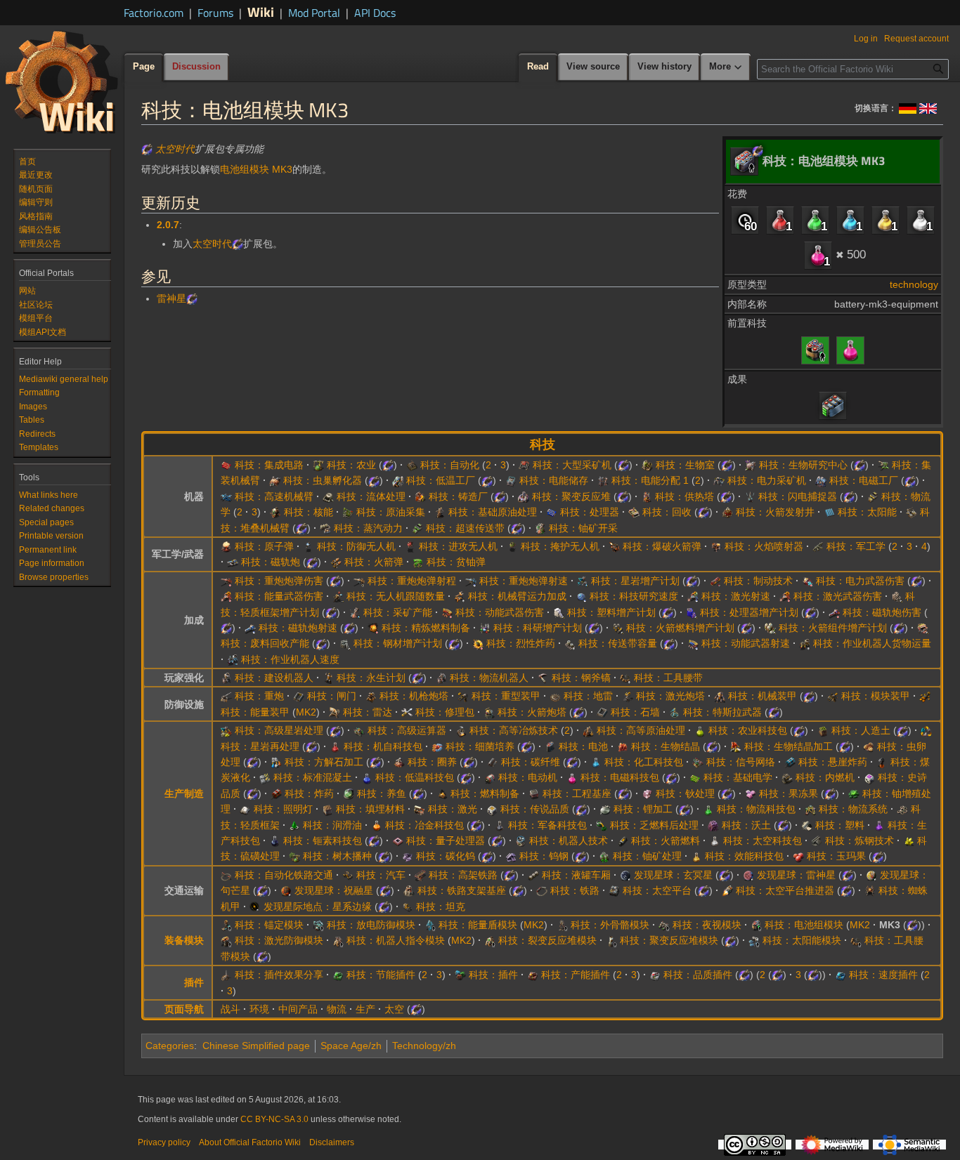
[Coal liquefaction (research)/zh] (882, 761)
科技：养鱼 (381, 793)
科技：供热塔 (684, 496)
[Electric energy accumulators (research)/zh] (511, 480)
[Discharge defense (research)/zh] (318, 924)
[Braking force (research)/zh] (715, 580)
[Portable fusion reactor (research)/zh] (611, 940)
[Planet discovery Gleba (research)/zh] (871, 875)
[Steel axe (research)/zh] (543, 677)
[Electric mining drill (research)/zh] (719, 480)
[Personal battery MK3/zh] (833, 405)
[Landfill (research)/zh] (327, 809)
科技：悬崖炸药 (832, 761)
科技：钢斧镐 (581, 677)
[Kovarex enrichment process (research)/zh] (854, 793)
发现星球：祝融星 (333, 890)
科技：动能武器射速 (745, 643)
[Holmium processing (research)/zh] (647, 793)
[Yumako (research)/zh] (798, 856)
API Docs (375, 12)
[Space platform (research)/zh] (614, 890)
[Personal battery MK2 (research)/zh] (815, 349)
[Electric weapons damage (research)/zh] (807, 580)
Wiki (260, 11)
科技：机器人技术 (568, 840)
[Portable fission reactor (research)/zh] (489, 940)
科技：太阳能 (867, 512)
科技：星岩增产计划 (635, 580)
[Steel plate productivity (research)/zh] (345, 643)
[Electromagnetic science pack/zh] (818, 255)
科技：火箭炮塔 (532, 712)
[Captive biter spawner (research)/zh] (274, 480)
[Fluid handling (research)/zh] (328, 496)
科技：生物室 (685, 464)
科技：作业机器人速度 (290, 659)
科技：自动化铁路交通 (284, 875)
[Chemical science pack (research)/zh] (596, 761)
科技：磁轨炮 (270, 561)
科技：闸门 (331, 695)
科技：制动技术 (758, 580)
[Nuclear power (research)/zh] (275, 512)
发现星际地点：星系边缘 (318, 906)
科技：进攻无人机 (458, 546)
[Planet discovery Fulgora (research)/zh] (748, 875)
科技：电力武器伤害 (860, 580)
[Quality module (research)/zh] (655, 974)
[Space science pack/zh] (920, 219)
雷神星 (171, 298)
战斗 (230, 1009)
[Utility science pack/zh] (885, 219)
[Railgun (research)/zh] (232, 561)
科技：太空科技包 (762, 840)
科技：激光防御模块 (279, 940)
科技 (542, 444)
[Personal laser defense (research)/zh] (226, 940)
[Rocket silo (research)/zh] (727, 512)
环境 (259, 1009)
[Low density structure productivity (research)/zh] (896, 596)
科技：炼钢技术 (859, 840)
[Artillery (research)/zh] (226, 695)
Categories (169, 1045)
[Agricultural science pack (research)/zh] (700, 730)
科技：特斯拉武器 (722, 712)
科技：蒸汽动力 (368, 528)
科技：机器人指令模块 (395, 940)
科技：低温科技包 (414, 777)
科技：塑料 (839, 825)
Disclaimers (331, 1142)
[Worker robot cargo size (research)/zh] (804, 643)
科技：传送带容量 (617, 643)
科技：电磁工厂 (863, 480)
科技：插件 (493, 974)
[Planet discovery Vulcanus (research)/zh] (286, 890)
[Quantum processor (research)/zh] (397, 840)
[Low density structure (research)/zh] (902, 809)
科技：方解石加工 (324, 761)
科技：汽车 (381, 875)
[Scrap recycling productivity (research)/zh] (922, 627)
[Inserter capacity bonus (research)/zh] (459, 596)
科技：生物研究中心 (803, 464)
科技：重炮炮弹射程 (412, 580)
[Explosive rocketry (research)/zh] (614, 546)
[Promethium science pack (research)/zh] (274, 840)
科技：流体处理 (371, 496)
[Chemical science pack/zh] (850, 219)
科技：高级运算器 (407, 730)
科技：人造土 (860, 730)
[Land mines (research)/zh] (555, 695)
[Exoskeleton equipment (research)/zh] (562, 924)
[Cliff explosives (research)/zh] (790, 761)
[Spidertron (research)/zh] (870, 890)
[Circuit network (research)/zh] (697, 761)
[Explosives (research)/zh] (276, 793)
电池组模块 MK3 (256, 169)
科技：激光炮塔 (670, 695)
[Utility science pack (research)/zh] (696, 856)
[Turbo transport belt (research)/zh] (417, 528)
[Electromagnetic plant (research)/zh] (820, 480)
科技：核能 (308, 512)
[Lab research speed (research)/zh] (581, 596)
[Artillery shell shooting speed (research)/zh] (470, 580)
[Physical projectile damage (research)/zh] (447, 612)
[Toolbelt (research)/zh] (625, 677)
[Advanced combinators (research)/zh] (359, 730)
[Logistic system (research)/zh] (810, 809)
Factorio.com (153, 12)
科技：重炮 (259, 695)
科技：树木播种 (337, 856)
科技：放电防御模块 (371, 924)
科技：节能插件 (380, 974)
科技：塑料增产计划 (611, 612)
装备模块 (184, 940)
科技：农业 (351, 464)
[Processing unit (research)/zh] (551, 512)
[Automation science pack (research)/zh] (335, 746)
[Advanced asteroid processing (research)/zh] (226, 730)
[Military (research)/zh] (818, 546)
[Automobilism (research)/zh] (347, 875)
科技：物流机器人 (489, 677)
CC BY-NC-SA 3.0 (274, 1119)
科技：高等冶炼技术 (513, 730)
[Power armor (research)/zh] (924, 695)
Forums (215, 12)
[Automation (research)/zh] (411, 464)
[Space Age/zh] (147, 148)
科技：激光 (452, 809)
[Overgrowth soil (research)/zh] (713, 825)
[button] (726, 67)
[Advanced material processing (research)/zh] (461, 730)
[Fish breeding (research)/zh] (348, 793)
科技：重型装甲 (506, 695)
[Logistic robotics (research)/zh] (441, 677)
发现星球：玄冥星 (673, 875)
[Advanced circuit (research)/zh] (226, 464)
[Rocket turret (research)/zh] (489, 712)
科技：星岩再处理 (260, 746)
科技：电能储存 (553, 480)
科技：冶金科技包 (424, 825)
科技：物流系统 (853, 809)
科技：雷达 (367, 712)
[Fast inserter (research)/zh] (226, 496)
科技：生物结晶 (665, 746)
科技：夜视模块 (707, 924)
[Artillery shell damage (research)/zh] (226, 580)
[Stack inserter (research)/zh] (911, 512)
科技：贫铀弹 (456, 561)
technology (914, 284)
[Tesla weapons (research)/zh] (674, 712)
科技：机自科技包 (383, 746)
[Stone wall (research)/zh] (602, 712)
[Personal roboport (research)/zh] (338, 940)
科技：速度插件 (883, 974)
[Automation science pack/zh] (780, 219)
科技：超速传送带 (465, 528)
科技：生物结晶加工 (788, 746)
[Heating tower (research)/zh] (646, 496)
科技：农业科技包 (747, 730)
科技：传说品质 (534, 809)
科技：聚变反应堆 (571, 496)
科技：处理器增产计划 (749, 612)
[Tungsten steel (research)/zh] (511, 856)
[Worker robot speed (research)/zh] (232, 659)
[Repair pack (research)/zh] (407, 712)
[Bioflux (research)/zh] (622, 746)
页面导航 (184, 1009)
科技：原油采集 (390, 512)
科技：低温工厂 (440, 480)
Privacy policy (164, 1142)
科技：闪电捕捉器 (797, 496)
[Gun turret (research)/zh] (371, 695)
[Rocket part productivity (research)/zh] (770, 627)
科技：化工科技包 (643, 761)
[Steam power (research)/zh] (325, 528)
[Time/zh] (745, 219)
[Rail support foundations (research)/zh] (409, 890)
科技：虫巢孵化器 (322, 480)
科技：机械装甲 (762, 695)
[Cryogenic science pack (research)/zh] (366, 777)
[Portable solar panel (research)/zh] (754, 940)
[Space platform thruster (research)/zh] (727, 890)
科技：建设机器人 (274, 677)
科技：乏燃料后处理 (654, 825)
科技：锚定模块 (269, 924)
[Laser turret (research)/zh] (627, 695)
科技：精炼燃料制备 (426, 627)
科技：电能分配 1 (650, 480)
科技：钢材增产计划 (397, 643)
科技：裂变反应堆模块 (547, 940)
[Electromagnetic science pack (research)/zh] (850, 349)
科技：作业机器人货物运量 (872, 643)
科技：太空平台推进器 (785, 890)
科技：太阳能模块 (802, 940)
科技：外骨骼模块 (610, 924)
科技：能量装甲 (255, 712)
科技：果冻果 (788, 793)
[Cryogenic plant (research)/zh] (397, 480)
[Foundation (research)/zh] (534, 793)
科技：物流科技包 (756, 809)
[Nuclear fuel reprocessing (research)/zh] (601, 825)
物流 (336, 1009)
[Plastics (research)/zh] (806, 825)
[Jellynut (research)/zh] (750, 793)
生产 (365, 1009)
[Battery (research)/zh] (550, 746)
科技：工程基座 (577, 793)
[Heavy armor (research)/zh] (463, 695)
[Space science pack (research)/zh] (714, 840)
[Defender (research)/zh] (308, 546)
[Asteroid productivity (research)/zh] (582, 580)
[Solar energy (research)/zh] (829, 512)
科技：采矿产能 (397, 612)
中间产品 (298, 1009)
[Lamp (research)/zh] (245, 809)
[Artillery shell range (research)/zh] (359, 580)
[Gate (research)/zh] (298, 695)
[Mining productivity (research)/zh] (355, 612)
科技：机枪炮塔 (414, 695)
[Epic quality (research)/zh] (869, 777)
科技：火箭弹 (373, 561)
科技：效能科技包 (744, 856)
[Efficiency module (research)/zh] (338, 974)
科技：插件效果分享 (279, 974)
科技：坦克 (440, 906)
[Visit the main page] (62, 81)
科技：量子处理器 (445, 840)
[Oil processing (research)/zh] (440, 512)
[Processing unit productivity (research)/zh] (691, 612)
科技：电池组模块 (804, 924)
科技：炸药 (309, 793)
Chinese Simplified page (256, 1045)
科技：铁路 (574, 890)
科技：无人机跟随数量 (395, 596)
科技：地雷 (588, 695)
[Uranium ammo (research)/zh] (418, 561)
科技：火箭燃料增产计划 (680, 627)
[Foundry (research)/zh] (420, 496)
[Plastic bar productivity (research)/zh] (558, 612)
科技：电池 (583, 746)
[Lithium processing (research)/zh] (605, 809)
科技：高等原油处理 (641, 730)
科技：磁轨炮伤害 (882, 612)
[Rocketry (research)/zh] (336, 561)
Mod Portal (314, 12)
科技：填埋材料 (370, 809)
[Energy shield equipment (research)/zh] (430, 924)
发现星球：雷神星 (796, 875)
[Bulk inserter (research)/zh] (883, 464)
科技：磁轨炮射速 (298, 627)
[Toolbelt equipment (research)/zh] (856, 940)
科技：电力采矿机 (766, 480)
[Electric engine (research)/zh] (489, 777)
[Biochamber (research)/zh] (647, 464)
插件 (194, 982)
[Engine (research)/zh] (787, 777)
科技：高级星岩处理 (279, 730)
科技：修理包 (444, 712)
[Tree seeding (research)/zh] (294, 856)
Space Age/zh (351, 1045)
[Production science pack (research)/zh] (879, 825)
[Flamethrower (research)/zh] (716, 546)
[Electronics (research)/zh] (695, 777)
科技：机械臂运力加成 (517, 596)
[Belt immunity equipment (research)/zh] (226, 924)
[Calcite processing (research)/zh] (276, 761)
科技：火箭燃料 (665, 840)
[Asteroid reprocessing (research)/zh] (926, 730)
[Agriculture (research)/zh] (318, 464)
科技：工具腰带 (668, 677)
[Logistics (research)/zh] (872, 496)
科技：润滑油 (332, 825)
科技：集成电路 (269, 464)
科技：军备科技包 (547, 825)
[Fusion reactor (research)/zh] (523, 496)
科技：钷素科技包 (322, 840)
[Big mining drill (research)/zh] (524, 464)
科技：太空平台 (657, 890)
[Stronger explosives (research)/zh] (478, 643)
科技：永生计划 (371, 677)
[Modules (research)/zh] (460, 974)
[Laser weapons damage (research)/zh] (785, 596)
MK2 (306, 712)
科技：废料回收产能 (265, 643)
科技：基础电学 (737, 777)
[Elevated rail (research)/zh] (420, 875)
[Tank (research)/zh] (407, 906)
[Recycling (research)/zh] (634, 512)
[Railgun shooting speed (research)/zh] (250, 627)
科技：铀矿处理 (647, 856)
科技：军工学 (856, 546)
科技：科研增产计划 (537, 627)
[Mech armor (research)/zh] (719, 695)
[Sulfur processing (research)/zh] (908, 840)
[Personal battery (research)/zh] (756, 924)
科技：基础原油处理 (492, 512)
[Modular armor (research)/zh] (832, 695)
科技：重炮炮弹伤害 (279, 580)
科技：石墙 (635, 712)
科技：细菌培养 (480, 746)
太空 (394, 1009)
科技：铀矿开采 (583, 528)
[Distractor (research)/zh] (512, 546)
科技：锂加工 (643, 809)
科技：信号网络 (740, 761)
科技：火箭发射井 (775, 512)
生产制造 (184, 793)
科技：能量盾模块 (478, 924)
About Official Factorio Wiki (250, 1142)
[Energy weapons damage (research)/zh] (226, 596)
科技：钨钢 (544, 856)
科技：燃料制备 (484, 793)
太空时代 (175, 148)
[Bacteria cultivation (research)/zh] (437, 746)
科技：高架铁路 (463, 875)
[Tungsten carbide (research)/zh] (407, 856)
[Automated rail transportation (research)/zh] (226, 875)
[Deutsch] (907, 107)
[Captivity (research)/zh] (399, 761)
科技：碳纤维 (530, 761)
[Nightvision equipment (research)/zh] (664, 924)
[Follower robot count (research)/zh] (338, 596)
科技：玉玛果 (836, 856)
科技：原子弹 (264, 546)
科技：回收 (667, 512)
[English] (928, 107)
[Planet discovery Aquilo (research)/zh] (625, 875)
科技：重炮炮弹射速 (523, 580)
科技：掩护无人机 (560, 546)
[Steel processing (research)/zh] (816, 840)
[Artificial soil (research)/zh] (823, 730)
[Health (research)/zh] (328, 677)
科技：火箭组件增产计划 (833, 627)
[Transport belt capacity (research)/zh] (570, 643)
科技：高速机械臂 (274, 496)
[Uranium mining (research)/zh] (540, 528)
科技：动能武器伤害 (499, 612)
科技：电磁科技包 (619, 777)
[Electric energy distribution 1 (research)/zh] (603, 480)
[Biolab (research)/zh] (750, 464)
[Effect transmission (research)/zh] (226, 974)
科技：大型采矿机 (572, 464)
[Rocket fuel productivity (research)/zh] (617, 627)
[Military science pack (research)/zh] (499, 825)
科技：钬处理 (685, 793)
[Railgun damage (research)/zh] (834, 612)
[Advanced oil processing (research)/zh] (588, 730)
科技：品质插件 (697, 974)
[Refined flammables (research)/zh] (373, 627)
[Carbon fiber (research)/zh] (492, 761)
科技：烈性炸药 (520, 643)
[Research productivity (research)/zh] (485, 627)
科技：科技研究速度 (634, 596)
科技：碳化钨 (445, 856)
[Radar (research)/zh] (334, 712)
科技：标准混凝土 (312, 777)
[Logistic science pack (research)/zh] (708, 809)
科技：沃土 (746, 825)
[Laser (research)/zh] (419, 809)
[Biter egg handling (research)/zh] (868, 746)
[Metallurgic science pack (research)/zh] (376, 825)
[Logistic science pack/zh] (815, 219)
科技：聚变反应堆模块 (669, 940)
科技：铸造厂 (458, 496)
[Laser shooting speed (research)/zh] (693, 596)
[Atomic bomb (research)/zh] (226, 546)
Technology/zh (424, 1045)
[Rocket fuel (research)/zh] (622, 840)
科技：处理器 (589, 512)
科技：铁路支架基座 (461, 890)
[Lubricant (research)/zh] (294, 825)
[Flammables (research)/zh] (442, 793)
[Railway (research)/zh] (541, 890)
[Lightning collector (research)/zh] (749, 496)
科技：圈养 (432, 761)
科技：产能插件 (575, 974)
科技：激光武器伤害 (837, 596)
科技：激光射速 (735, 596)
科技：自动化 (449, 464)
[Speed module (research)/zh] (840, 974)
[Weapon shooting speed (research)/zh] (693, 643)
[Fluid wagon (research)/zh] (533, 875)
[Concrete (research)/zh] (265, 777)
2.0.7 (168, 224)
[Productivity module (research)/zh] (532, 974)
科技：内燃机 (825, 777)
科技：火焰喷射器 (764, 546)
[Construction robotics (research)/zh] (226, 677)
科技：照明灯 (283, 809)
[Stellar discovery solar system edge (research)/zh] (255, 906)
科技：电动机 (527, 777)
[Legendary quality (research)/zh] (492, 809)
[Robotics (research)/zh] (520, 840)
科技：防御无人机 (356, 546)
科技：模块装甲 (875, 695)
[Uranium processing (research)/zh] (604, 856)
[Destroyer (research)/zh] (410, 546)
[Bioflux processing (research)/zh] (735, 746)
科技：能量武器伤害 (279, 596)
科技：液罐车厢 (576, 875)
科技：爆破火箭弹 (662, 546)
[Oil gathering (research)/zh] (347, 512)
